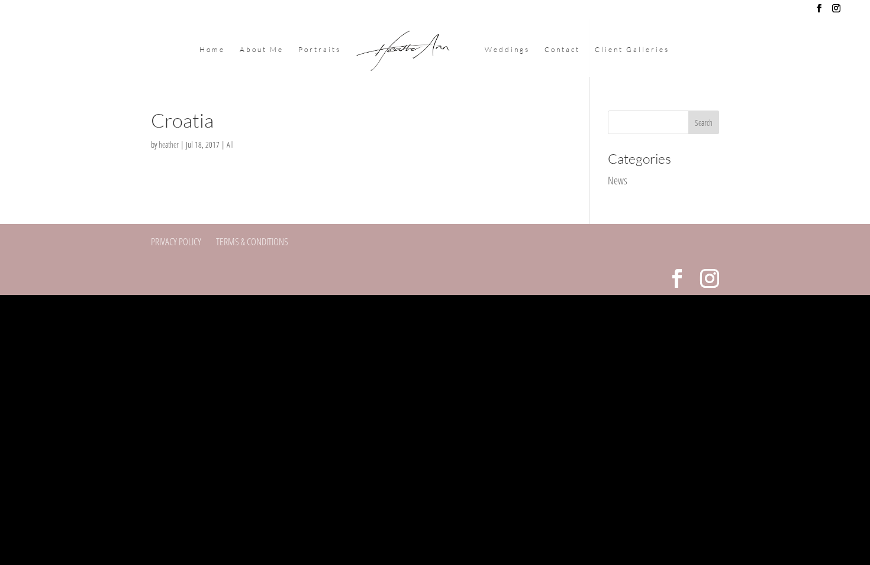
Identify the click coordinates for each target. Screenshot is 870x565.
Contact (562, 50)
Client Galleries (632, 50)
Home (212, 50)
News (617, 180)
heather (169, 144)
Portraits (319, 50)
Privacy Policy (176, 241)
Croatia (182, 120)
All (230, 144)
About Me (261, 50)
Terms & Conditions (252, 241)
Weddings (507, 50)
